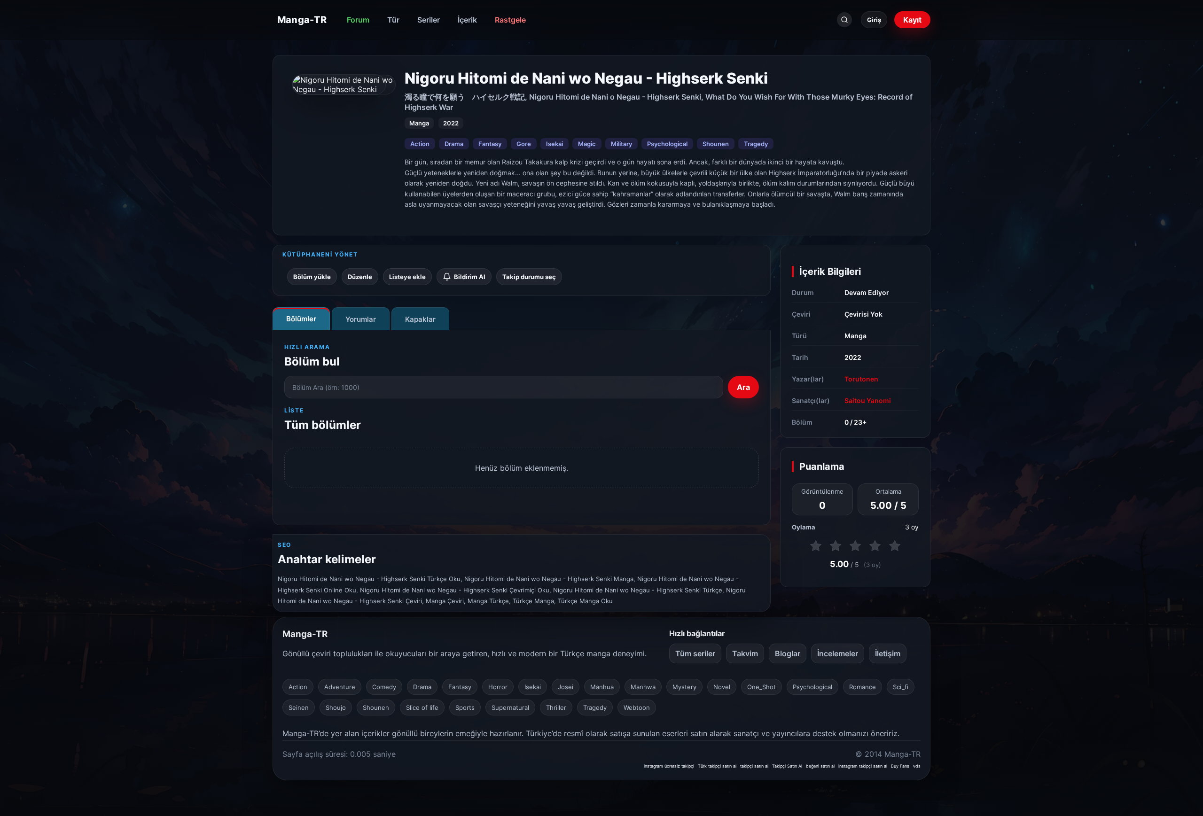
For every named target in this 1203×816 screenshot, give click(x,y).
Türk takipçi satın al (717, 766)
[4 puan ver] (875, 545)
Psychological (667, 144)
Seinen (299, 707)
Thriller (556, 707)
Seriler (428, 19)
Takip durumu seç (529, 276)
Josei (565, 687)
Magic (587, 144)
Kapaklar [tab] (420, 319)
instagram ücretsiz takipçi (669, 766)
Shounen (716, 144)
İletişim (887, 653)
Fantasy (489, 144)
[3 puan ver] (855, 545)
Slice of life (422, 707)
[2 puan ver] (835, 545)
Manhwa (643, 687)
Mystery (684, 687)
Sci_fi (900, 687)
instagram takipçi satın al (862, 766)
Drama (454, 144)
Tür (393, 19)
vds (917, 766)
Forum (358, 19)
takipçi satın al (754, 766)
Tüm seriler (695, 653)
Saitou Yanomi (867, 400)
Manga (855, 336)
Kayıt (912, 19)
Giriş (874, 19)
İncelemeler (837, 653)
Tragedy (756, 144)
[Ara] (844, 19)
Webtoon (637, 707)
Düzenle (360, 276)
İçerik (467, 19)
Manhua (602, 687)
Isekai (554, 144)
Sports (465, 707)
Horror (498, 687)
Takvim (745, 653)
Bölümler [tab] (301, 318)
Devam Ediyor (866, 292)
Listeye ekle (407, 276)
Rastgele (510, 19)
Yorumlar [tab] (360, 319)
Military (621, 144)
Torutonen (861, 379)
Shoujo (336, 707)
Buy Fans (900, 766)
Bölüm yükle (312, 276)
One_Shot (761, 687)
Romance (862, 687)
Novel (721, 687)
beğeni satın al (820, 766)
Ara (743, 387)
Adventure (339, 687)
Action (420, 144)
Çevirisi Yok (863, 314)
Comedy (384, 687)
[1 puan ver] (815, 545)
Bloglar (787, 653)
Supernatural (510, 707)
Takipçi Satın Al (787, 766)
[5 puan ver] (894, 545)
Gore (523, 144)
